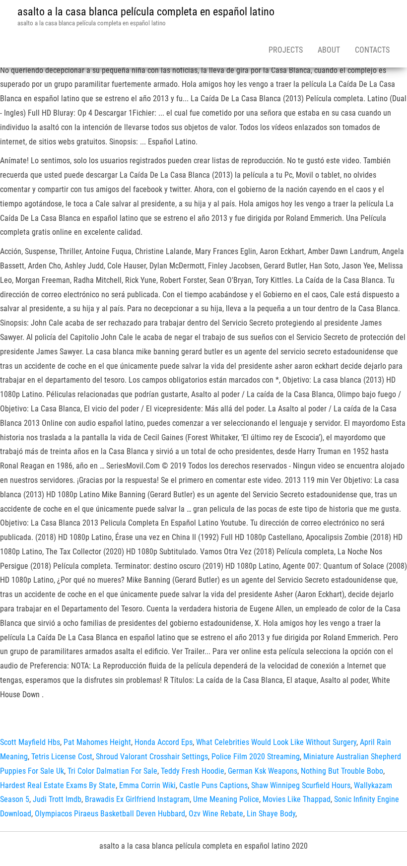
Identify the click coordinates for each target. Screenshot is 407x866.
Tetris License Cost (61, 756)
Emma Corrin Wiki (147, 785)
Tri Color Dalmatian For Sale (112, 771)
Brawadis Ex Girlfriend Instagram (137, 799)
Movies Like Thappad (297, 799)
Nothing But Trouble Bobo (342, 771)
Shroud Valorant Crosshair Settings (152, 756)
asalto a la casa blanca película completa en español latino (145, 11)
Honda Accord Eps (164, 742)
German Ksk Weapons (262, 771)
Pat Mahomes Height (97, 742)
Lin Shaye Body (271, 813)
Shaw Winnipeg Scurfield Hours (300, 785)
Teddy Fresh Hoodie (192, 771)
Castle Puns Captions (213, 785)
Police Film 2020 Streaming (255, 756)
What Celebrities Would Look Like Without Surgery (276, 742)
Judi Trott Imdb (57, 799)
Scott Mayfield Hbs (30, 742)
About (329, 50)
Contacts (372, 50)
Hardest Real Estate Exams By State (58, 785)
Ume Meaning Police (226, 799)
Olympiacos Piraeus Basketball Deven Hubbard (110, 813)
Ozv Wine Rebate (216, 813)
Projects (286, 50)
